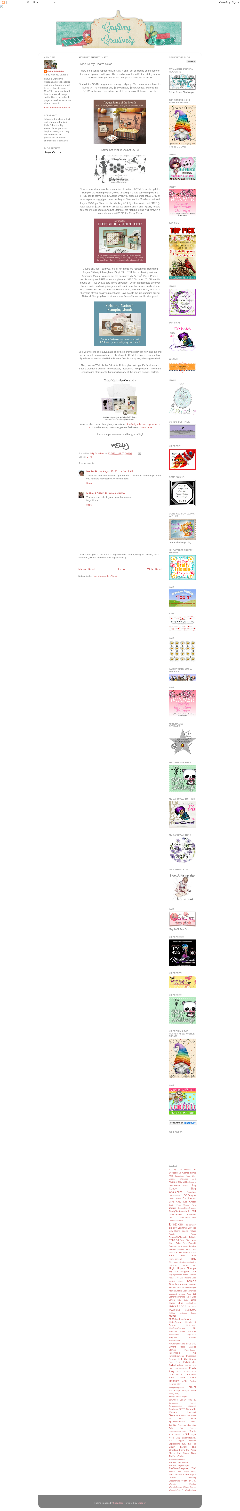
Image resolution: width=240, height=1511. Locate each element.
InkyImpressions (175, 1275)
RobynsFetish (175, 1384)
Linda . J (91, 493)
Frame (193, 1253)
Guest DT (173, 1265)
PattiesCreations (176, 1356)
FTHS (192, 1258)
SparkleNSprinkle (177, 1422)
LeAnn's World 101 (187, 1294)
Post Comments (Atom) (105, 576)
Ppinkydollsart (181, 1368)
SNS (181, 1419)
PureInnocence (190, 1371)
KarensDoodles (188, 1284)
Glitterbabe (173, 1262)
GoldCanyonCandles (187, 1262)
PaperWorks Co (182, 1353)
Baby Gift (181, 1182)
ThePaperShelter (176, 1456)
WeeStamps (174, 1481)
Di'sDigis (176, 1224)
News (188, 1344)
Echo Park (181, 1243)
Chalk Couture (175, 1199)
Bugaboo (191, 1192)
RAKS (193, 1377)
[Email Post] (139, 453)
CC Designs (190, 1195)
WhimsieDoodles (175, 1487)
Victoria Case (182, 1474)
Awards (173, 1182)
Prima (179, 1371)
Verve (171, 1475)
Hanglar (182, 1265)
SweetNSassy (189, 1438)
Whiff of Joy (188, 1481)
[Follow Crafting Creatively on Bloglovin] (183, 1124)
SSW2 (172, 1424)
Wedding (192, 1478)
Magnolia (174, 1309)
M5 (189, 1306)
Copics (172, 1208)
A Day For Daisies (180, 1170)
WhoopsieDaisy (175, 1490)
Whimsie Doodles (182, 1484)
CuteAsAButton (176, 1214)
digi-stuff (172, 1228)
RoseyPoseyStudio (176, 1387)
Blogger (141, 1503)
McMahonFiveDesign (180, 1319)
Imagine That (188, 1271)
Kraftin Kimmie (175, 1291)
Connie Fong (189, 1205)
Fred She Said (182, 1255)
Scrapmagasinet (175, 1406)
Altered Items (189, 1173)
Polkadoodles (176, 1365)
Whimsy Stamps (189, 1487)
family (189, 1249)
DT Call (175, 1240)
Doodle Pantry (182, 1234)
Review (193, 1381)
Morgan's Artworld (182, 1337)
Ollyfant (172, 1347)
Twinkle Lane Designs (179, 1472)
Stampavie (182, 1425)
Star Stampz (188, 1428)
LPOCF (181, 1306)
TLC (194, 1468)
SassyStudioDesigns (178, 1397)
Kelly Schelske (55, 71)
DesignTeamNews (176, 1221)
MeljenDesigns (175, 1322)
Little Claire (182, 1300)
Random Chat (178, 1380)
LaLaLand (173, 1294)
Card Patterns (174, 1195)
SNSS (193, 1418)
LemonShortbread (177, 1297)
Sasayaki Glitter (188, 1390)
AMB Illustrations (176, 1176)
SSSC (193, 1422)
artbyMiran (184, 1179)
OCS (194, 1344)
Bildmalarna (174, 1185)
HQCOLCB (173, 1272)
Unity (193, 1471)
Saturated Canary (177, 1400)
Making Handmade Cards (182, 1313)
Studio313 (179, 1435)
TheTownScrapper (178, 1468)
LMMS (172, 1306)
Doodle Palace (189, 1231)
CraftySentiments (178, 1211)
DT (170, 1240)
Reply (89, 483)
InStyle (185, 1275)
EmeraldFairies (182, 1246)
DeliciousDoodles (188, 1217)
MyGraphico (174, 1341)
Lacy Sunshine (189, 1291)
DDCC (171, 1217)
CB (182, 1195)
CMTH (192, 1202)
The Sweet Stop (186, 1453)
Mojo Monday (188, 1331)
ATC (194, 1179)
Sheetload (191, 1412)
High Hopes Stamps (182, 1268)
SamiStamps (174, 1390)
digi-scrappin (191, 1225)
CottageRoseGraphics (187, 1208)
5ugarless (118, 1503)
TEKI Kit (186, 1444)
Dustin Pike (184, 1240)
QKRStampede (175, 1374)
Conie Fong (175, 1205)
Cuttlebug (191, 1214)
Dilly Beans (174, 1231)
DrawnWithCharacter (178, 1237)
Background (191, 1182)
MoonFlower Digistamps (182, 1334)
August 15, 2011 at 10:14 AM (118, 471)
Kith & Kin (180, 1288)
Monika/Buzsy (94, 471)
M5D (194, 1306)
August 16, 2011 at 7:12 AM (111, 493)
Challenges (189, 1198)
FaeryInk (181, 1249)
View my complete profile (57, 107)
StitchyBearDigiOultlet (177, 1431)
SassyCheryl (174, 1394)
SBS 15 (192, 1400)
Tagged (181, 1441)
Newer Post (86, 569)
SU (187, 1434)
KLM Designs (190, 1288)
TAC (171, 1440)
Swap (178, 1438)
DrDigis (192, 1237)
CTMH (90, 457)
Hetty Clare (191, 1265)
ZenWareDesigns (189, 1490)
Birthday (185, 1185)
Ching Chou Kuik (178, 1202)
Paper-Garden (190, 1350)
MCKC (172, 1316)
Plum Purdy (175, 1362)
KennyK (172, 1288)
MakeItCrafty (190, 1310)
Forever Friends (183, 1252)
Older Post (154, 569)
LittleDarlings (191, 1303)
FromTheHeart (175, 1259)
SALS (192, 1387)
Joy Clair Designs (183, 1278)
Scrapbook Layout (182, 1403)
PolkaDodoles (189, 1362)
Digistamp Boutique (187, 1228)
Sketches (174, 1415)
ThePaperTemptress (177, 1459)
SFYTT (182, 1409)
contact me (146, 427)
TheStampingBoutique (179, 1465)
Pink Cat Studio (187, 1359)
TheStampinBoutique (178, 1462)
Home (121, 569)
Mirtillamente (191, 1325)
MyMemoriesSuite (177, 1344)
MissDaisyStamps (177, 1328)
